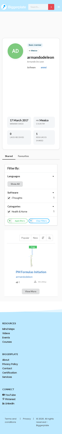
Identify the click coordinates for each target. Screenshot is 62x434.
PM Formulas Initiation (31, 272)
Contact (7, 368)
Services (7, 377)
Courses (7, 342)
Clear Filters (41, 221)
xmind (43, 67)
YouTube (10, 395)
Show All (15, 184)
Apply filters (20, 221)
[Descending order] (43, 238)
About (5, 359)
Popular (25, 237)
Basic (31, 45)
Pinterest (10, 399)
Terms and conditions (10, 420)
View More (30, 291)
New (35, 237)
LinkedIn (10, 403)
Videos (6, 333)
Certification (9, 372)
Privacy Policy (10, 364)
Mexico (33, 51)
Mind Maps (8, 329)
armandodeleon (24, 277)
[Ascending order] (49, 238)
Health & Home (19, 211)
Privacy (27, 418)
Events (6, 337)
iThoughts (17, 198)
